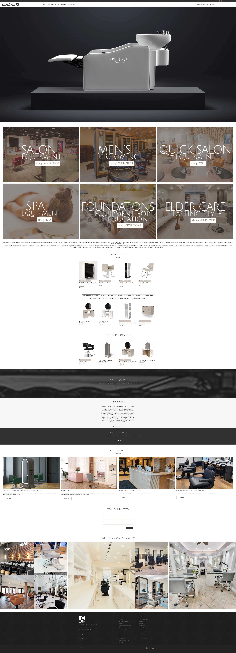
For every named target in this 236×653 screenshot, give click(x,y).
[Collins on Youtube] (223, 1)
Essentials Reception (95, 298)
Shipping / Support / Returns (125, 625)
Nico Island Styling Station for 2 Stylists (127, 362)
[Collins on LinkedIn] (225, 1)
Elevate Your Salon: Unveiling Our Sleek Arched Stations (22, 491)
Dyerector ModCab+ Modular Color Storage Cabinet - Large (87, 283)
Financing (141, 623)
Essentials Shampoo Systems (144, 296)
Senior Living (71, 4)
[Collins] (41, 154)
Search (203, 4)
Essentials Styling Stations (91, 296)
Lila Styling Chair (143, 282)
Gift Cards (141, 621)
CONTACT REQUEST (118, 440)
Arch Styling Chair (84, 361)
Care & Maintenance (143, 634)
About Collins (121, 619)
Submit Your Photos (123, 636)
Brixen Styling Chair (104, 282)
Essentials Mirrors (123, 298)
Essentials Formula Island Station (126, 283)
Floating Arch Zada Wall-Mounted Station (106, 361)
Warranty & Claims (123, 632)
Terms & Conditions (123, 629)
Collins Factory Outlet (143, 619)
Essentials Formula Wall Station (128, 323)
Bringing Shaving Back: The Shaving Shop (190, 491)
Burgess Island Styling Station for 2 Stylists (147, 361)
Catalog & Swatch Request (144, 636)
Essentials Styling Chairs (108, 296)
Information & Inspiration (124, 621)
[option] (118, 61)
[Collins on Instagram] (221, 1)
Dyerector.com (122, 642)
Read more (8, 498)
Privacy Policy (121, 627)
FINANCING (198, 4)
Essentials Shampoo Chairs (126, 296)
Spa (52, 4)
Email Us (82, 634)
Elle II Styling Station (144, 323)
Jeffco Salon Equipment (124, 640)
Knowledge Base (142, 632)
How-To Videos (142, 629)
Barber (47, 4)
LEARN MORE (118, 387)
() (207, 4)
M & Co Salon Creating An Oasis (129, 491)
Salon (42, 4)
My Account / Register (143, 627)
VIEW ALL (118, 257)
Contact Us (121, 623)
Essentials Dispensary (109, 298)
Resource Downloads (143, 638)
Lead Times (121, 634)
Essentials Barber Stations (139, 298)
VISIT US (209, 1)
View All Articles (118, 453)
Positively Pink (66, 491)
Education (63, 4)
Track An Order (142, 625)
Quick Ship (57, 4)
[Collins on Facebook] (219, 1)
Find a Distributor (122, 638)
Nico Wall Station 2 (84, 321)
